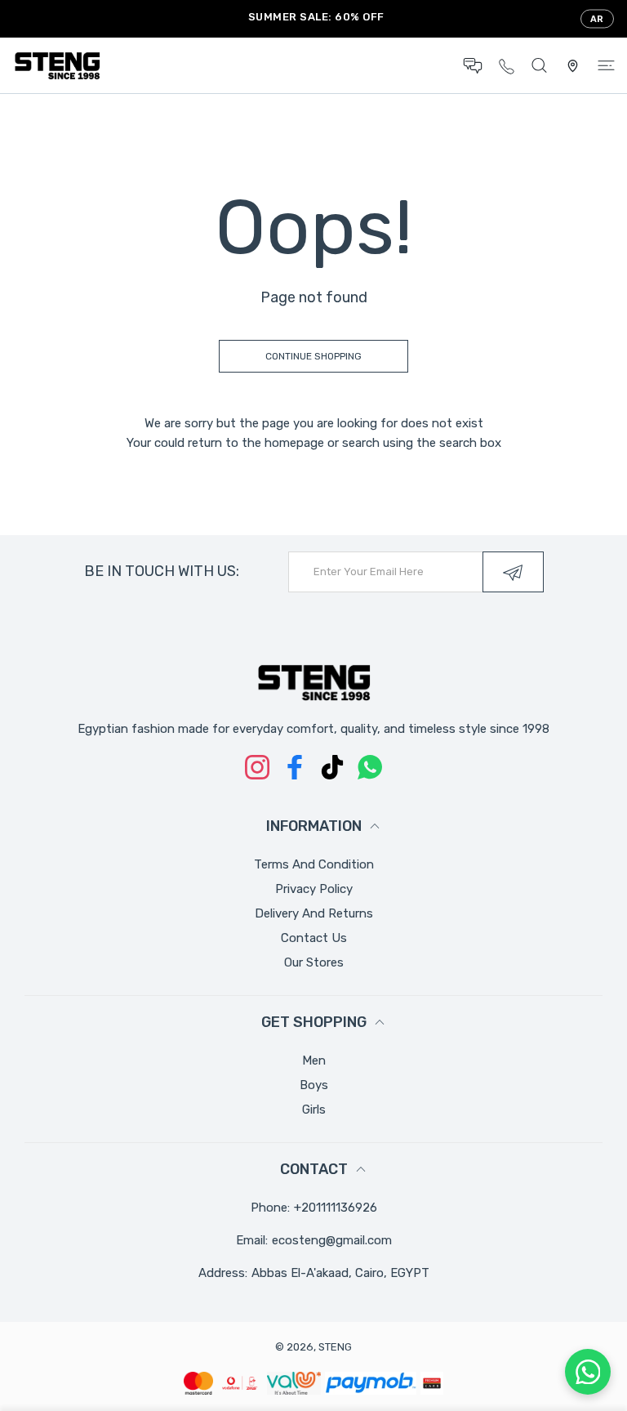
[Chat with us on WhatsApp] (588, 1372)
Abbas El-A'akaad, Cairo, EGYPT (340, 1273)
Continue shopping (313, 356)
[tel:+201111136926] (506, 65)
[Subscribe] (513, 571)
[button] (473, 65)
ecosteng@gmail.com (332, 1240)
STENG (335, 1347)
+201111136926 (335, 1207)
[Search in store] (539, 66)
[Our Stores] (572, 66)
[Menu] (606, 66)
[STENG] (57, 65)
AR (597, 19)
